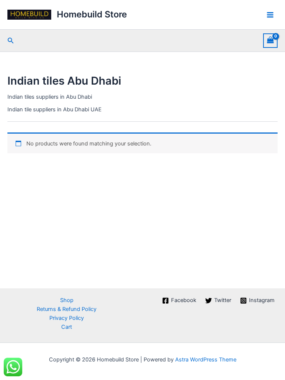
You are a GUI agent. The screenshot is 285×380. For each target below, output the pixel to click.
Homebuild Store (92, 14)
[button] (10, 40)
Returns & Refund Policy (66, 309)
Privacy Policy (66, 318)
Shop (66, 300)
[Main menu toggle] (270, 14)
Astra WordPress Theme (205, 359)
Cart (66, 327)
